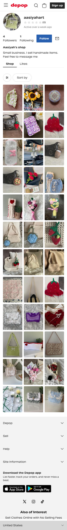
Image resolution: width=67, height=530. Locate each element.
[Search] (36, 5)
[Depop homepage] (19, 5)
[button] (35, 22)
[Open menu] (6, 5)
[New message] (57, 38)
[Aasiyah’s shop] (12, 22)
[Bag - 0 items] (44, 5)
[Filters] (7, 77)
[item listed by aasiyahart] (12, 98)
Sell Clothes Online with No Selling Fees (33, 517)
